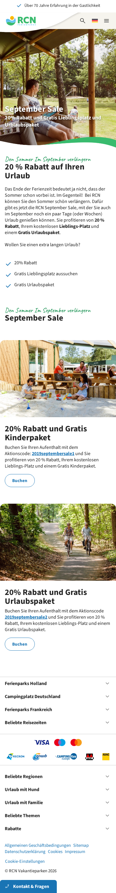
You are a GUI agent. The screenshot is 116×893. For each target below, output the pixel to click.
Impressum (75, 852)
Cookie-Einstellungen (25, 861)
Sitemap (81, 845)
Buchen (19, 481)
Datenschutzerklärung (25, 852)
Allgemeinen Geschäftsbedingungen (38, 845)
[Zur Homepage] (21, 20)
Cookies (55, 852)
